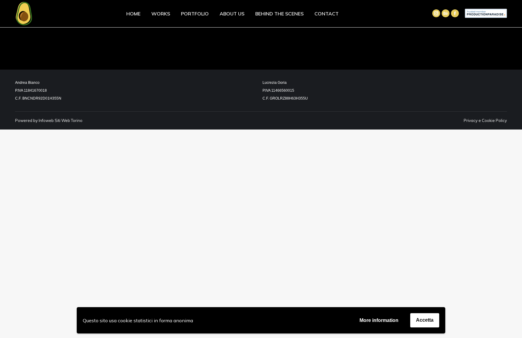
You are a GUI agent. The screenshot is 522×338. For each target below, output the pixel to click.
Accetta (424, 320)
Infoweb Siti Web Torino (60, 120)
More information (378, 320)
